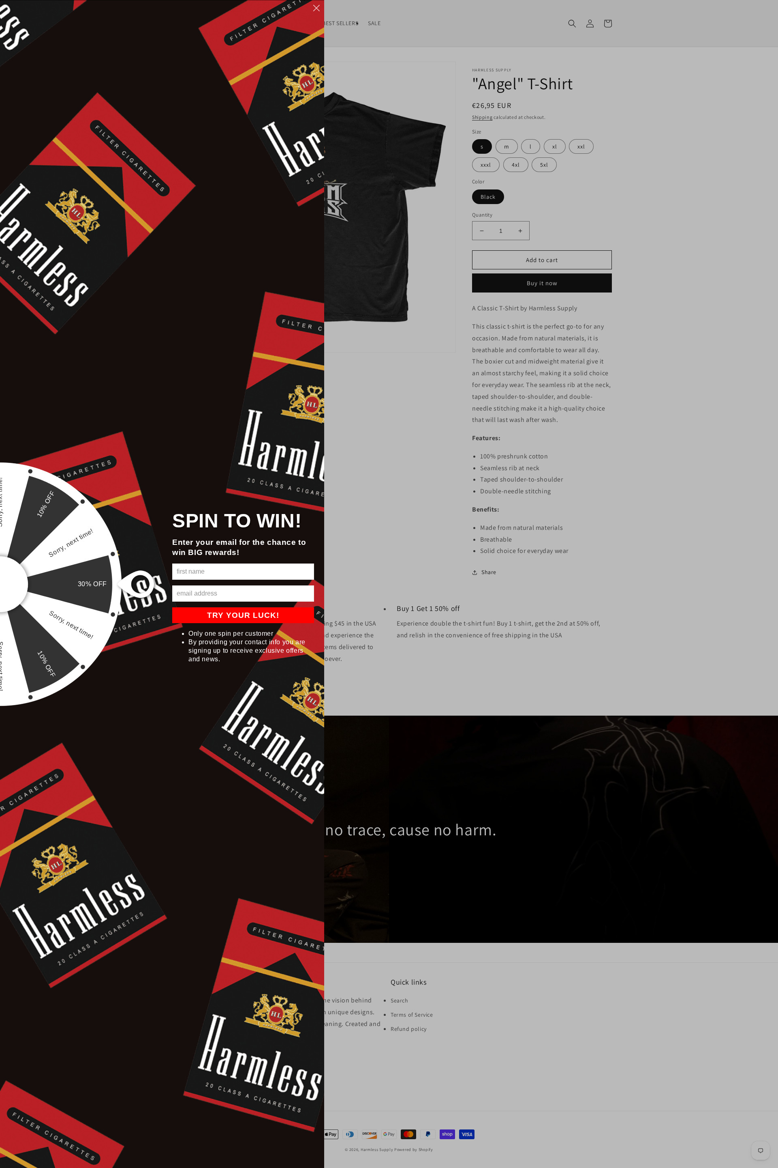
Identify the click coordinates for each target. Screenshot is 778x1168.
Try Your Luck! (243, 615)
